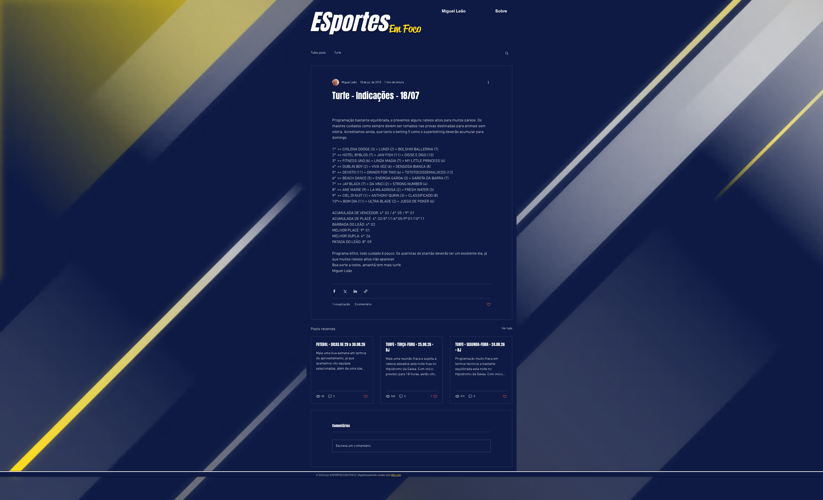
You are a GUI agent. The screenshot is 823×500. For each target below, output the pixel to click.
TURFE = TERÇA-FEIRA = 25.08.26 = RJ (409, 347)
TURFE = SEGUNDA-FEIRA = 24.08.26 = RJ (480, 347)
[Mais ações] (488, 82)
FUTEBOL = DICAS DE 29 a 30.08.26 (340, 344)
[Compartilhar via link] (366, 291)
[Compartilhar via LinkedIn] (355, 291)
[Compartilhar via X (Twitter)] (345, 291)
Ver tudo (507, 328)
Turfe (337, 53)
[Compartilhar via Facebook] (334, 291)
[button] (507, 53)
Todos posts (318, 53)
